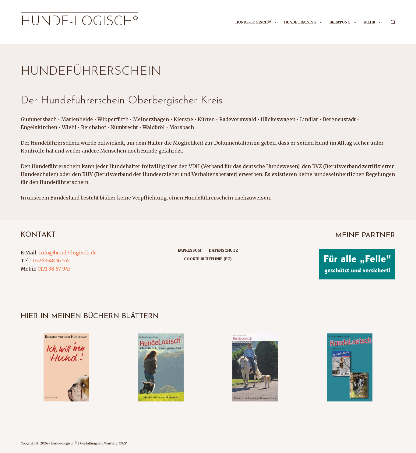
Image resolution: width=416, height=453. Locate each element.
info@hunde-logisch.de (68, 253)
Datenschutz (223, 250)
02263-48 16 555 (51, 260)
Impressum (189, 250)
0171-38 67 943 (54, 269)
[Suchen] (393, 22)
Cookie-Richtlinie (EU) (208, 259)
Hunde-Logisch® (79, 22)
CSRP (123, 443)
